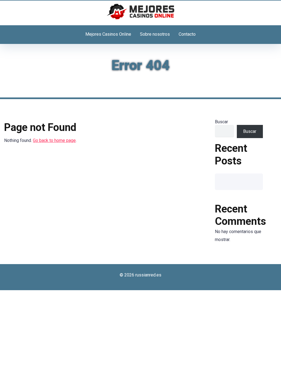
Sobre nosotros (155, 34)
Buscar (221, 121)
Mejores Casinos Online (108, 34)
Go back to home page (54, 140)
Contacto (187, 34)
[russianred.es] (140, 12)
